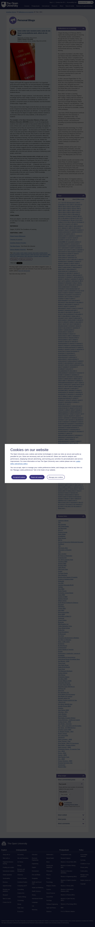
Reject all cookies (37, 477)
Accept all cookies (19, 477)
